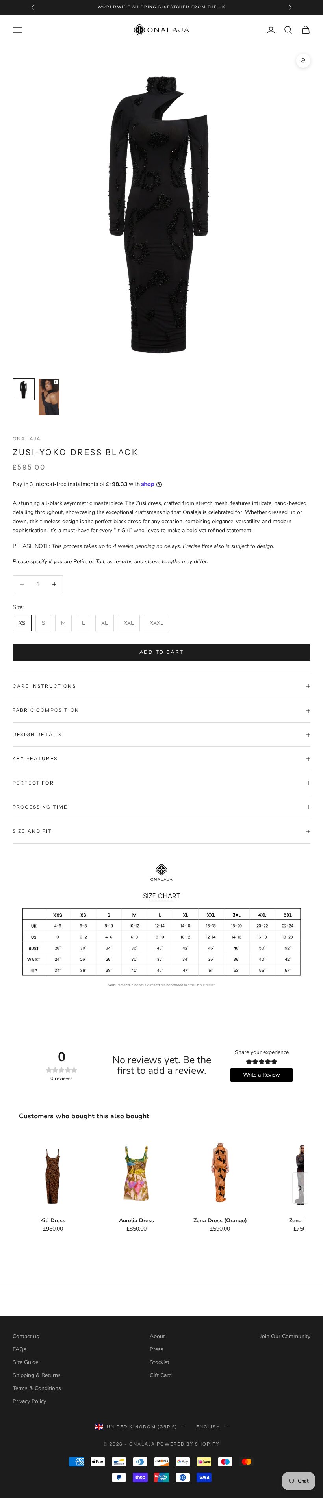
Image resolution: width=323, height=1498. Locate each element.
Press (156, 1349)
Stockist (159, 1362)
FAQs (19, 1349)
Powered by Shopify (188, 1444)
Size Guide (25, 1362)
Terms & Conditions (37, 1388)
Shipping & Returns (37, 1375)
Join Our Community (285, 1336)
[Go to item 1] (24, 389)
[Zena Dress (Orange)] (219, 1174)
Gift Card (161, 1375)
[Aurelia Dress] (136, 1174)
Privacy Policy (29, 1401)
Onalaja (27, 439)
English (208, 1426)
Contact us (26, 1336)
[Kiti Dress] (52, 1174)
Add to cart (161, 652)
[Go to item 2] (49, 397)
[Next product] (300, 1188)
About (157, 1336)
